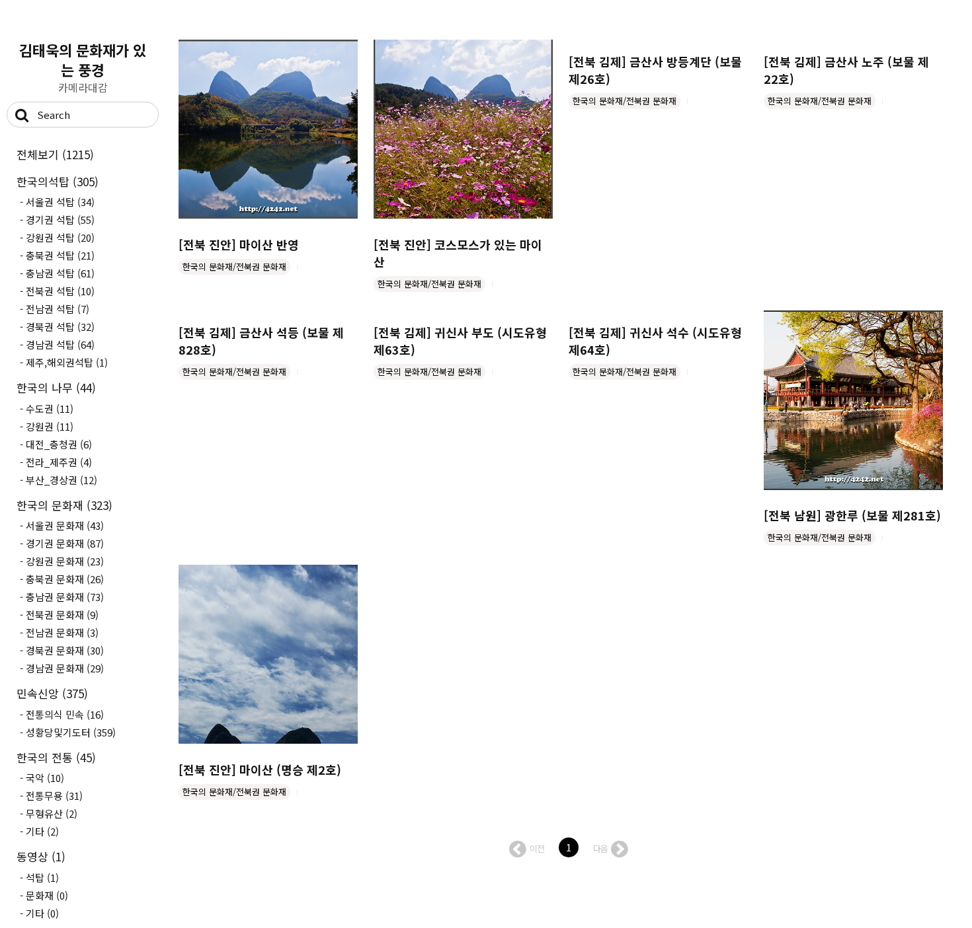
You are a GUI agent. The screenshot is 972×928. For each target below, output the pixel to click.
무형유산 (51, 813)
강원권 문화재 (65, 561)
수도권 (49, 408)
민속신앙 (52, 693)
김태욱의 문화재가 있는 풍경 (82, 59)
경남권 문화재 (65, 668)
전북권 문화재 (62, 615)
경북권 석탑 (60, 327)
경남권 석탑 (60, 344)
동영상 (41, 856)
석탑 (42, 877)
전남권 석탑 (57, 309)
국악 (45, 778)
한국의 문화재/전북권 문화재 (234, 266)
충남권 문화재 (65, 597)
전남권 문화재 (62, 632)
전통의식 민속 (65, 714)
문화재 (47, 895)
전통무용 (54, 796)
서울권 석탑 (60, 202)
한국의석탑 (58, 181)
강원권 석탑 (60, 237)
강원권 (49, 426)
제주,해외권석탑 (67, 362)
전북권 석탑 (60, 291)
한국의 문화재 (64, 505)
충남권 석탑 (60, 273)
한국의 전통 (56, 757)
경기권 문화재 (65, 543)
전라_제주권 (59, 462)
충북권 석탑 (60, 255)
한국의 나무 (56, 387)
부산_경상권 (61, 480)
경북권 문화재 (65, 650)
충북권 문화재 (65, 579)
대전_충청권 (59, 444)
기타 (42, 831)
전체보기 (55, 154)
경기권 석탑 (60, 220)
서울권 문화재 (65, 525)
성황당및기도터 (71, 732)
